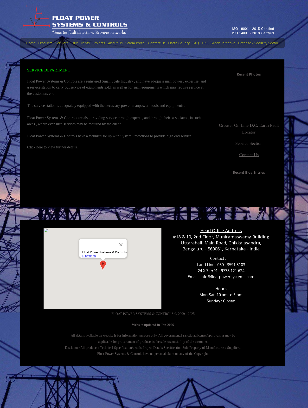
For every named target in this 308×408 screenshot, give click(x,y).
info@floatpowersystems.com (227, 276)
